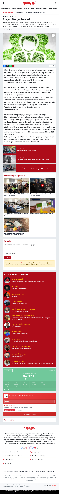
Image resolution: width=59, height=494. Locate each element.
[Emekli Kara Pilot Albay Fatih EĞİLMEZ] (7, 310)
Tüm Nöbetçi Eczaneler (30, 414)
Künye (21, 486)
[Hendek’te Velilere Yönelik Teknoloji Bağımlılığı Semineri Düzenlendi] (16, 185)
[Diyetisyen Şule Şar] (7, 362)
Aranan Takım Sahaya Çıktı (20, 333)
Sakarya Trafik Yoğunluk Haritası (13, 456)
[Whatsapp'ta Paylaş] (10, 66)
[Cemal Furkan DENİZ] (7, 295)
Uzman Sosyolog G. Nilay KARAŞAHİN (23, 316)
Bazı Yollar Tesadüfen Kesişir (20, 289)
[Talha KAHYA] (7, 287)
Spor (32, 8)
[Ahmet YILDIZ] (7, 340)
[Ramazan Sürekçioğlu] (7, 355)
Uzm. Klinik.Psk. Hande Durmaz (21, 346)
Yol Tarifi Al (19, 410)
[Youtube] (35, 447)
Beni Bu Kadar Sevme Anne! (20, 311)
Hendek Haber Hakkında (9, 493)
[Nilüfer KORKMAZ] (7, 302)
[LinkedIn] (32, 447)
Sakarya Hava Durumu (38, 452)
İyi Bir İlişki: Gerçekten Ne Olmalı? (22, 348)
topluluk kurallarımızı (20, 263)
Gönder (7, 257)
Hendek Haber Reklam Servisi (10, 486)
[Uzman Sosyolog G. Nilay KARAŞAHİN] (7, 317)
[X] (24, 447)
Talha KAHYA (15, 286)
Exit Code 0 (15, 296)
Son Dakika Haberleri (37, 459)
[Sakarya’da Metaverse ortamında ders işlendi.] (42, 205)
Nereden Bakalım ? (17, 356)
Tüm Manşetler (9, 459)
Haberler (5, 16)
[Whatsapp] (38, 447)
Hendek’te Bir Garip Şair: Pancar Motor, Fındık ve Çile (28, 281)
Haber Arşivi (8, 463)
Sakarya (26, 8)
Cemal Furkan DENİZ (18, 294)
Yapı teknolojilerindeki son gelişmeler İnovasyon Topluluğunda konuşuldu (14, 234)
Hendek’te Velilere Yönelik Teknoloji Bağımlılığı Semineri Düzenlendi (16, 194)
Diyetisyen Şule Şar (18, 361)
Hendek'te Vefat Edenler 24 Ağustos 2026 (30, 12)
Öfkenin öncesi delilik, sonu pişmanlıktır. (24, 341)
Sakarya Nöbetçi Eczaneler (12, 452)
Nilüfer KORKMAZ (17, 301)
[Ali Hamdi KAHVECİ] (7, 280)
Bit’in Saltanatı (16, 326)
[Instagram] (29, 447)
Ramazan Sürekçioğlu (19, 354)
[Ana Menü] (3, 3)
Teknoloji (13, 16)
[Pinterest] (27, 447)
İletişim (28, 486)
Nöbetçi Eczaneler (41, 8)
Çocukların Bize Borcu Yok (19, 304)
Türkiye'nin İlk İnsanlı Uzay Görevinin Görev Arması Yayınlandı (41, 194)
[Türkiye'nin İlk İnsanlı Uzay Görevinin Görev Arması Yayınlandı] (42, 185)
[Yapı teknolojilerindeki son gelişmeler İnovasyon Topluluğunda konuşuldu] (16, 225)
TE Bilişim (53, 485)
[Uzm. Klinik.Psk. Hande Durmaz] (7, 347)
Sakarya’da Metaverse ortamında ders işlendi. (42, 213)
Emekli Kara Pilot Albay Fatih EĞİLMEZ (23, 309)
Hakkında (39, 485)
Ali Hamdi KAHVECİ (17, 279)
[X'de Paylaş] (7, 66)
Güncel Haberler (17, 8)
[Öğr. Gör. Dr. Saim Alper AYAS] (7, 325)
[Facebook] (21, 447)
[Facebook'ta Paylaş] (4, 66)
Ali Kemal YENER (17, 331)
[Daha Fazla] (13, 66)
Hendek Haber (5, 8)
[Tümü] (54, 275)
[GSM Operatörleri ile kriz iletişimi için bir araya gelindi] (16, 205)
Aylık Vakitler (8, 389)
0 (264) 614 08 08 (10, 410)
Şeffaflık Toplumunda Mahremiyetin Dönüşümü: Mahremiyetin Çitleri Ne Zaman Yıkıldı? (33, 318)
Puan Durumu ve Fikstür (38, 456)
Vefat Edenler (53, 8)
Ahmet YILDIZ (16, 339)
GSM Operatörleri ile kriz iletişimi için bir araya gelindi (16, 214)
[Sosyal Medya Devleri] (29, 48)
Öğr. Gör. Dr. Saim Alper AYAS (21, 324)
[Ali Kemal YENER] (7, 332)
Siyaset (25, 485)
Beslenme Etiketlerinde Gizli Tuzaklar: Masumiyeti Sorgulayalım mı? (32, 363)
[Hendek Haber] (29, 3)
